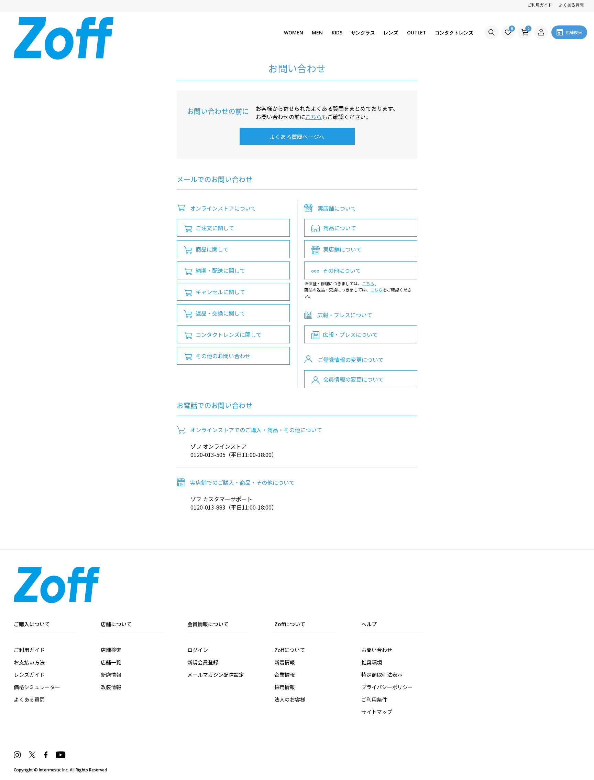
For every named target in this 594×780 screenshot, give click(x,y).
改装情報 (111, 687)
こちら (313, 117)
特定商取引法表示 (382, 674)
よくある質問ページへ (297, 136)
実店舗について (342, 249)
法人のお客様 (289, 699)
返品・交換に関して (220, 313)
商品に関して (212, 249)
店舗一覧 (111, 662)
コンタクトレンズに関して (229, 334)
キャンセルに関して (220, 292)
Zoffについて (289, 649)
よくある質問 (571, 5)
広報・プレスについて (350, 334)
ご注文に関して (215, 228)
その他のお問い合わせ (223, 356)
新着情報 (284, 662)
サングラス (363, 32)
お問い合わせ (376, 649)
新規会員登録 (202, 662)
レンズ (391, 32)
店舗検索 (111, 649)
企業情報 (284, 674)
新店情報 (111, 674)
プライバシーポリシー (387, 687)
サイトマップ (376, 711)
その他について (341, 270)
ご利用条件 (374, 699)
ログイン (197, 649)
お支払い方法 (29, 662)
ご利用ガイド (539, 5)
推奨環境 (371, 662)
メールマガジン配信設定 (215, 674)
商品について (339, 228)
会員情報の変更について (353, 379)
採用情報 (284, 687)
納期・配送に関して (220, 270)
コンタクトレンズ (454, 32)
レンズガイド (29, 674)
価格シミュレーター (37, 687)
